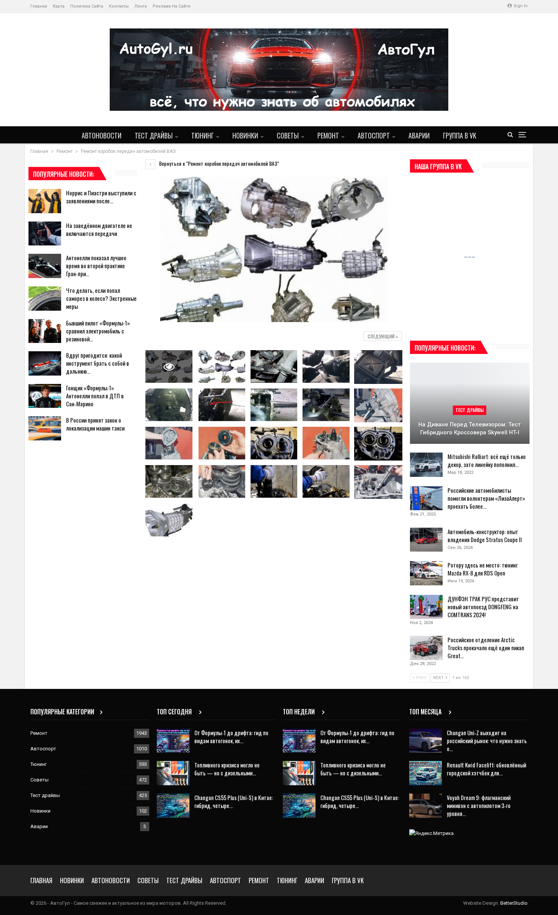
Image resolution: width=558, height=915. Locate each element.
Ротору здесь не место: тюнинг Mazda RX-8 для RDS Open (483, 569)
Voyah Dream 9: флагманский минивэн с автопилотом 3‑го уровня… (479, 805)
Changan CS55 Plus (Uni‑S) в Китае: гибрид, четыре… (233, 801)
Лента (140, 6)
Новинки (245, 135)
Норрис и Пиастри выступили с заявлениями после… (101, 197)
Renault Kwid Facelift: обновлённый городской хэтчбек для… (486, 769)
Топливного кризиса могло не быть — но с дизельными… (227, 769)
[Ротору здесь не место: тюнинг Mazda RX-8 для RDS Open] (426, 573)
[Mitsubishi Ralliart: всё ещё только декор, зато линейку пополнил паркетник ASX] (426, 465)
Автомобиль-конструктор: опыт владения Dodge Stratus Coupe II (485, 535)
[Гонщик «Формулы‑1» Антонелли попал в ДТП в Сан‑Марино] (44, 396)
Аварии (419, 135)
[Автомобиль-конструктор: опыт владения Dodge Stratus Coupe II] (426, 540)
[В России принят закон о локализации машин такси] (44, 428)
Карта (59, 6)
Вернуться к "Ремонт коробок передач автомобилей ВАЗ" (218, 163)
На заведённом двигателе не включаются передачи (99, 229)
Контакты (119, 6)
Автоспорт (374, 135)
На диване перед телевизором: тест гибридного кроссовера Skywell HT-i (469, 428)
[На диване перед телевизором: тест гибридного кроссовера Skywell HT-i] (469, 403)
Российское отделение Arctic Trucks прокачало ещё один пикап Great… (486, 647)
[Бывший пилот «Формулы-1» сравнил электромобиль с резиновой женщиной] (44, 331)
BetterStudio (514, 903)
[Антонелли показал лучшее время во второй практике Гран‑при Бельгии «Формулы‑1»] (44, 266)
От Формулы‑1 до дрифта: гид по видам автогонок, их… (231, 736)
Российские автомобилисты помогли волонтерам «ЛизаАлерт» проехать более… (486, 498)
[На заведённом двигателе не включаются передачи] (44, 234)
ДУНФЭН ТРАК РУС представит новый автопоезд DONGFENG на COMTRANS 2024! (483, 606)
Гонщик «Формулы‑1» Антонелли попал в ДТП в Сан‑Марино (95, 396)
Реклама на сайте (172, 6)
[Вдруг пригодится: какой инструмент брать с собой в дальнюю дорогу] (44, 363)
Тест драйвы (154, 135)
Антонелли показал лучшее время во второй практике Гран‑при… (96, 265)
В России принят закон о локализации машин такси (95, 424)
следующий (381, 336)
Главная (38, 6)
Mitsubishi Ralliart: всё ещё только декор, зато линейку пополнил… (487, 460)
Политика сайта (86, 6)
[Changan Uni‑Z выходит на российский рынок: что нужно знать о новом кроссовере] (425, 741)
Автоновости (101, 135)
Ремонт (328, 135)
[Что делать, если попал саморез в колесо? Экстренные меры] (44, 298)
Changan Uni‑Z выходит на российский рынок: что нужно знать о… (487, 740)
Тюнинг (202, 135)
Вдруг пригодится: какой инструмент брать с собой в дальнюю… (97, 363)
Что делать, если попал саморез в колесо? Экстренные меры (101, 298)
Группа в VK (459, 135)
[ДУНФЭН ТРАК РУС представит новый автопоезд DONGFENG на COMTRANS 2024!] (426, 607)
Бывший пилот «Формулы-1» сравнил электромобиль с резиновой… (98, 331)
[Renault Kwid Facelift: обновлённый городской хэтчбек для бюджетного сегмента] (425, 773)
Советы (288, 135)
